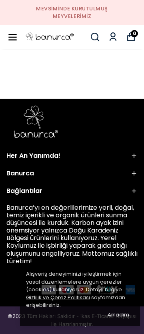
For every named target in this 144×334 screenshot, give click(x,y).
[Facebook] (8, 287)
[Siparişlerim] (113, 37)
